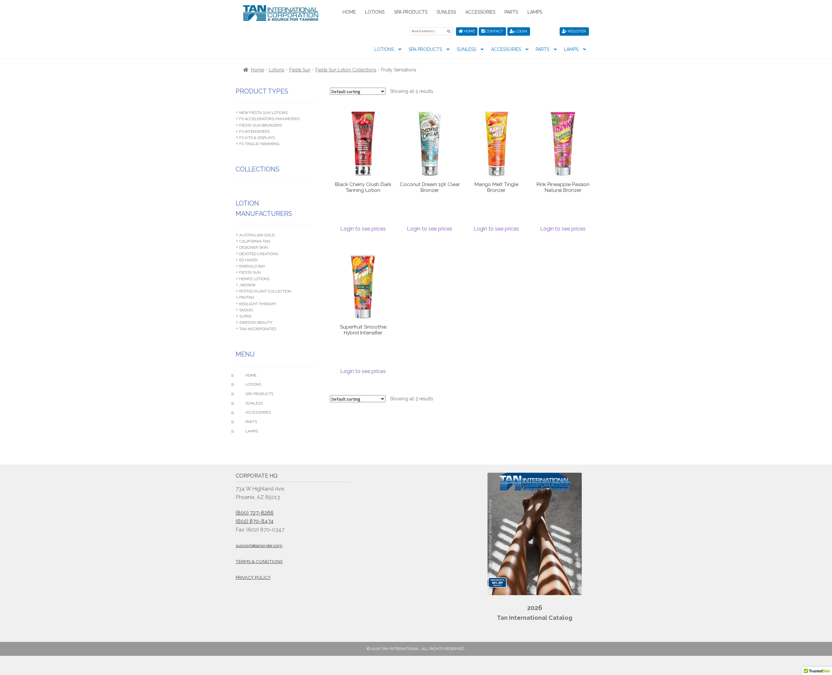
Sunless (446, 12)
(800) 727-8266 (255, 513)
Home (349, 12)
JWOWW (247, 285)
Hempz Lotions (254, 279)
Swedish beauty (255, 322)
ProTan (246, 297)
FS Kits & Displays (257, 137)
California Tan (254, 241)
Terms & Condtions (259, 561)
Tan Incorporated (257, 329)
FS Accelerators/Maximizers (269, 119)
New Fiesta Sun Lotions (263, 112)
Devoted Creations (258, 254)
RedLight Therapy (257, 304)
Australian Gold (257, 235)
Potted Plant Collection (265, 291)
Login (520, 31)
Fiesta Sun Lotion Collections (345, 69)
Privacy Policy (253, 577)
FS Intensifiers (254, 131)
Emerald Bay (252, 266)
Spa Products (410, 12)
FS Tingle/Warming (259, 144)
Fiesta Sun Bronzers (260, 125)
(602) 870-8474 (255, 521)
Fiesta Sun (299, 69)
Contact (494, 31)
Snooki (246, 310)
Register (576, 31)
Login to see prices (363, 229)
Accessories (480, 12)
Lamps (534, 12)
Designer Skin (253, 247)
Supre (245, 316)
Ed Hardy (248, 260)
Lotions (374, 12)
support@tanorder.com (259, 545)
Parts (511, 12)
